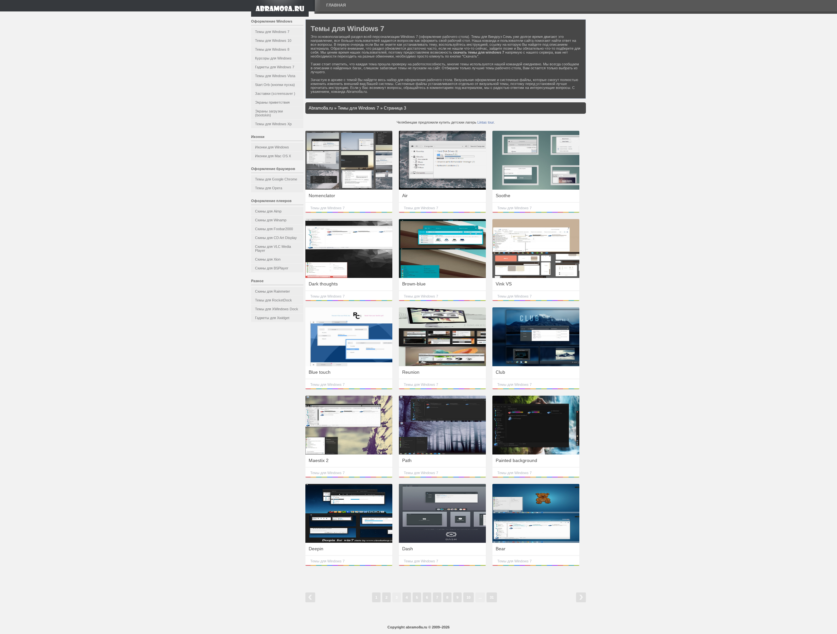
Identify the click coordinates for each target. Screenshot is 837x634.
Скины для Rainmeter (272, 291)
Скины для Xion (268, 259)
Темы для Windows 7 (272, 32)
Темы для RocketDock (273, 300)
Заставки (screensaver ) (275, 93)
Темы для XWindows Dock (276, 309)
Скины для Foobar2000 (274, 229)
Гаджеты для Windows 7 (274, 67)
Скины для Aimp (268, 211)
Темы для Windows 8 (272, 49)
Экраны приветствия (272, 102)
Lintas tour (485, 122)
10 (468, 597)
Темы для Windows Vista (275, 76)
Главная (336, 5)
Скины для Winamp (270, 220)
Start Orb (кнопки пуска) (275, 85)
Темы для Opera (268, 188)
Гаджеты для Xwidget (272, 318)
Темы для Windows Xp (273, 124)
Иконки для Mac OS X (273, 156)
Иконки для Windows (272, 147)
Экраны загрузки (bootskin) (269, 113)
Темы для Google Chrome (276, 179)
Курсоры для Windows (273, 58)
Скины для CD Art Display (276, 238)
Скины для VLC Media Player (273, 248)
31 (492, 597)
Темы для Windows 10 (273, 41)
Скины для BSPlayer (271, 268)
